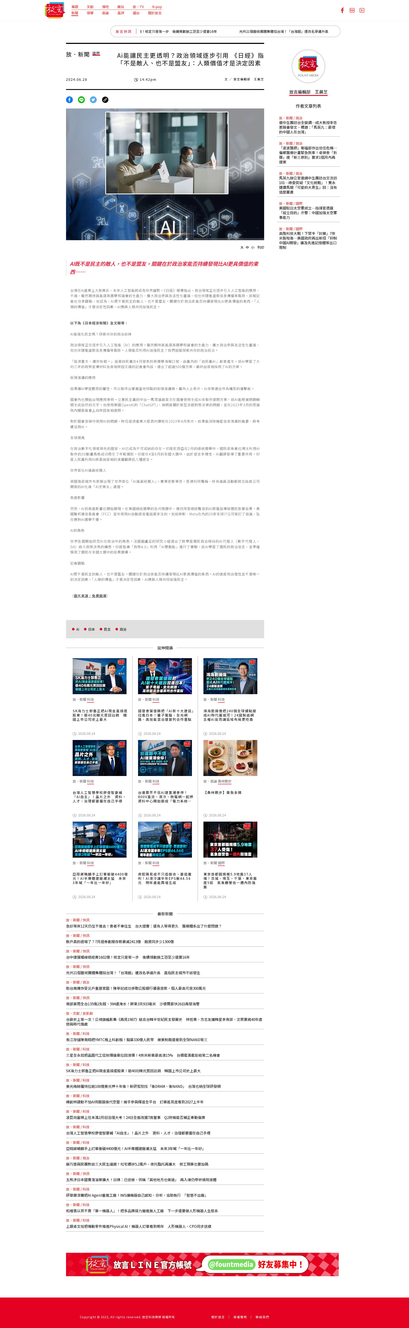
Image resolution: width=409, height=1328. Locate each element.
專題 (74, 6)
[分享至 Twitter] (93, 99)
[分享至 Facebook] (69, 99)
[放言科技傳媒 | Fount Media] (55, 9)
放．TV (138, 6)
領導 (90, 12)
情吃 (105, 6)
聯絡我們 (262, 1317)
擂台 (136, 12)
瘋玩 (120, 6)
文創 (90, 6)
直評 (120, 12)
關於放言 (155, 12)
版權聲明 (240, 1317)
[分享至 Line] (81, 99)
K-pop (157, 6)
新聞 (74, 12)
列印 (260, 247)
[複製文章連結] (105, 99)
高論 (105, 12)
